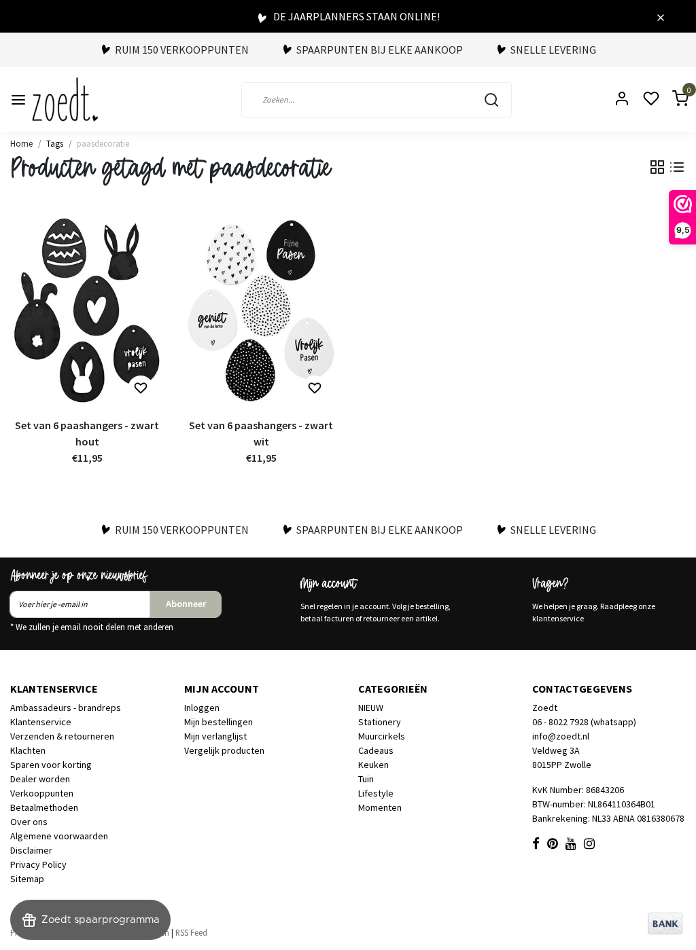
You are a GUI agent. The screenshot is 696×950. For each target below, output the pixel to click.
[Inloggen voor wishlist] (141, 388)
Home (21, 143)
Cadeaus (376, 750)
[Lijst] (677, 167)
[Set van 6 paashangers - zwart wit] (261, 311)
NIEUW (370, 707)
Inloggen (202, 707)
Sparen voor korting (51, 765)
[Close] (661, 16)
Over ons (29, 822)
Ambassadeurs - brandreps (65, 707)
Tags (54, 143)
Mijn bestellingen (218, 722)
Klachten (28, 750)
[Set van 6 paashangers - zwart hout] (87, 311)
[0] (672, 99)
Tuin (366, 779)
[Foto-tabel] (657, 167)
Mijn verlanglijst (215, 736)
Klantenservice (40, 722)
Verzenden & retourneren (62, 736)
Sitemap (27, 879)
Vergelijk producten (224, 750)
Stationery (379, 722)
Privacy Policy (38, 864)
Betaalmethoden (44, 807)
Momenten (380, 807)
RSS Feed (191, 932)
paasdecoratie (103, 143)
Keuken (373, 765)
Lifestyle (376, 793)
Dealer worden (40, 779)
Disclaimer (31, 850)
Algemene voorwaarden (59, 836)
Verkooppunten (41, 793)
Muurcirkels (381, 736)
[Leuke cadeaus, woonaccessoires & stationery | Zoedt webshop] (65, 99)
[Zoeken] (491, 100)
